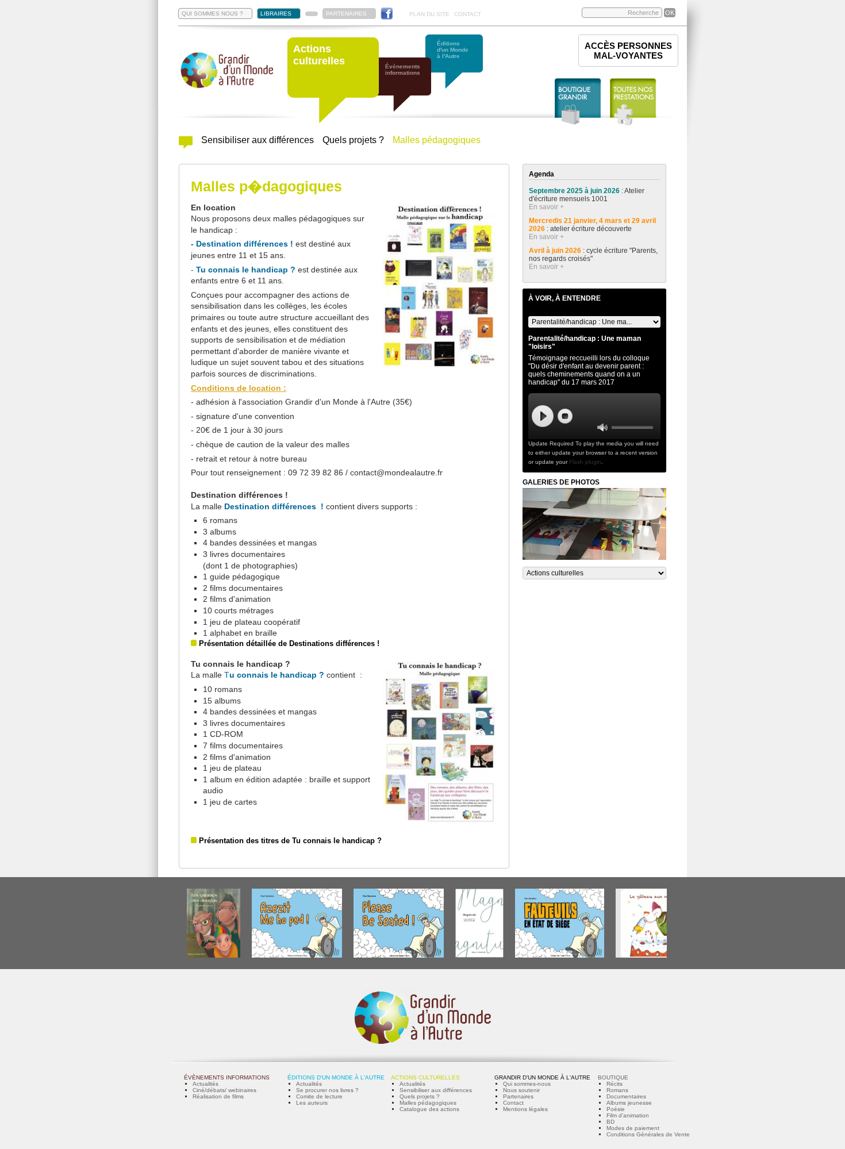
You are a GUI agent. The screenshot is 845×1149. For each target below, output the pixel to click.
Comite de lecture (319, 1096)
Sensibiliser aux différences (257, 140)
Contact (513, 1103)
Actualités (205, 1084)
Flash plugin (585, 462)
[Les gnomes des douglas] (213, 955)
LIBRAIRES (275, 13)
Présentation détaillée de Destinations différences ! (289, 643)
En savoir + (546, 207)
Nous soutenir (521, 1090)
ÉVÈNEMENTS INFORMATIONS (227, 1077)
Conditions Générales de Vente (648, 1134)
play (542, 416)
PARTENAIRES (346, 13)
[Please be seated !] (399, 955)
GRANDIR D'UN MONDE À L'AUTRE (542, 1077)
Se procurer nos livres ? (327, 1090)
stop (565, 416)
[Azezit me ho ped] (297, 955)
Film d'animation (627, 1115)
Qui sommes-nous (527, 1084)
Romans (617, 1090)
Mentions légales (525, 1109)
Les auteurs (312, 1103)
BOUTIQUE (613, 1077)
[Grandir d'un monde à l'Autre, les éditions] (459, 67)
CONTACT (467, 14)
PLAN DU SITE (429, 14)
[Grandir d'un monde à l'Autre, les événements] (408, 90)
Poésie (615, 1109)
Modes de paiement (632, 1128)
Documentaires (626, 1096)
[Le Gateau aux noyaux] (650, 955)
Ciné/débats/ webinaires (224, 1090)
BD (610, 1122)
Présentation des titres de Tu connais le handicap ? (290, 840)
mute (602, 427)
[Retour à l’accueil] (227, 87)
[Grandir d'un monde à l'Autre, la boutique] (578, 102)
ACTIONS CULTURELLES (425, 1077)
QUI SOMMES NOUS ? (212, 13)
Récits (614, 1084)
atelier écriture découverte (591, 229)
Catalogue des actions (429, 1109)
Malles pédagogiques (437, 140)
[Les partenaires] (311, 13)
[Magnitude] (479, 955)
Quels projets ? (353, 140)
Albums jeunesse (629, 1103)
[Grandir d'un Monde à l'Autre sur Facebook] (387, 13)
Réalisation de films (218, 1096)
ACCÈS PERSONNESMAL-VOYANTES (628, 50)
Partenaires (518, 1096)
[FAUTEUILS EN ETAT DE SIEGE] (559, 955)
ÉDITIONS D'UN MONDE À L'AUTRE (336, 1077)
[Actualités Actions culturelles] (186, 146)
